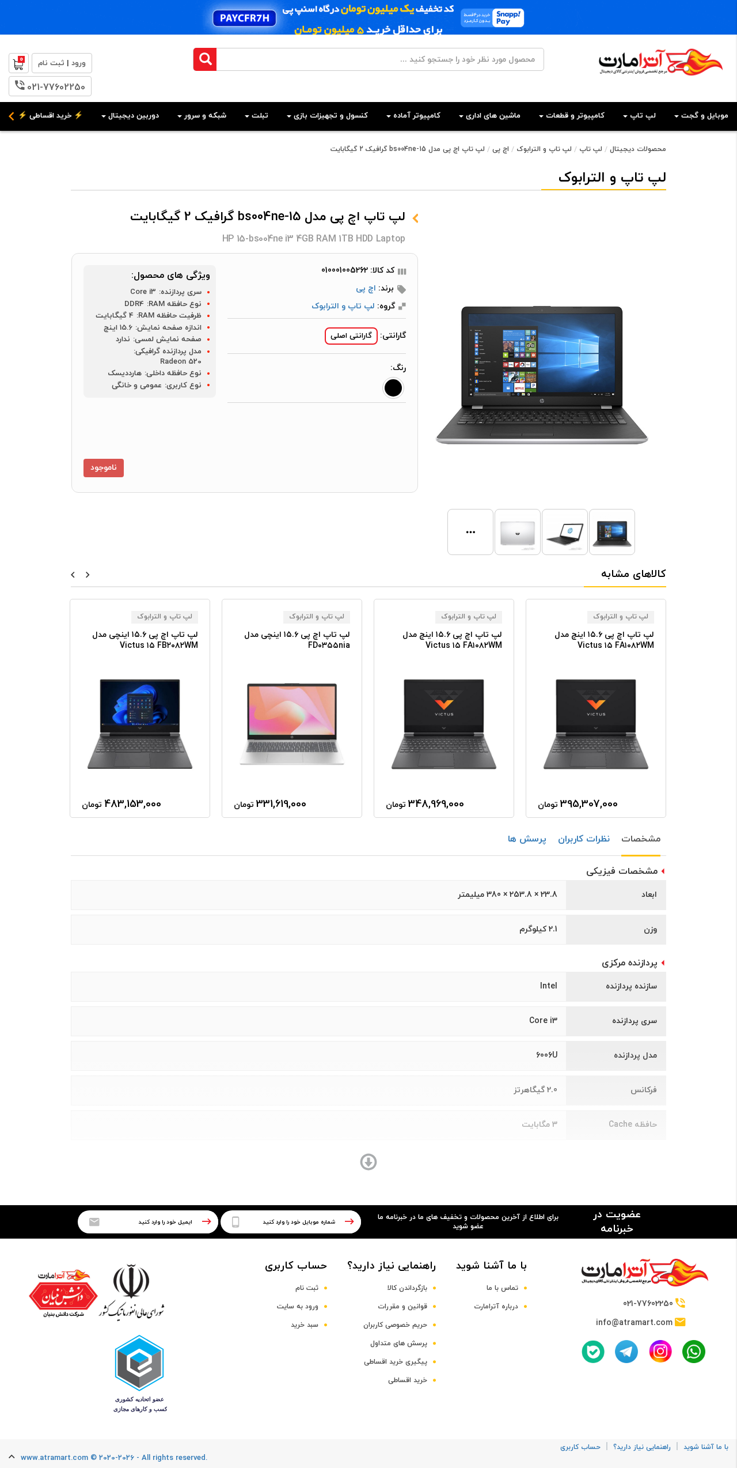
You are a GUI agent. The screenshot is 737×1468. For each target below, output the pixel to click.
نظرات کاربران (584, 839)
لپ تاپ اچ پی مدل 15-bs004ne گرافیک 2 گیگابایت (407, 149)
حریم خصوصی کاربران (395, 1325)
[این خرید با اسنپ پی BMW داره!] (368, 17)
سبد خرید (304, 1325)
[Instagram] (660, 1351)
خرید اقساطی (407, 1380)
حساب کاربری (296, 1266)
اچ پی (500, 149)
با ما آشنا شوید (491, 1266)
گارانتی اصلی (351, 336)
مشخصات (640, 839)
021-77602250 (56, 87)
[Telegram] (626, 1351)
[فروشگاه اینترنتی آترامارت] (661, 81)
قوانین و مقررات (402, 1306)
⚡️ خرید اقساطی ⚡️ (50, 116)
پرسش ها (527, 839)
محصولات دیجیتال (638, 149)
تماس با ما (502, 1288)
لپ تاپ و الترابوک (544, 149)
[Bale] (593, 1351)
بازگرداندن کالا (407, 1288)
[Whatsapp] (693, 1351)
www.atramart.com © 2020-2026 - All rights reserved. (114, 1458)
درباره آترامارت (496, 1306)
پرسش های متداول (398, 1343)
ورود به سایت (297, 1306)
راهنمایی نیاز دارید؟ (391, 1266)
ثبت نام (306, 1288)
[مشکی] (393, 388)
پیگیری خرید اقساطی (395, 1362)
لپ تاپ (590, 149)
